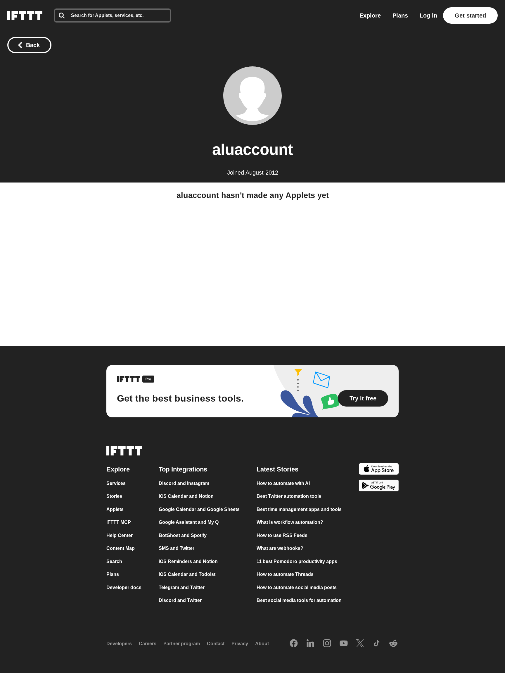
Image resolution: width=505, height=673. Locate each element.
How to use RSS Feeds (282, 535)
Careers (147, 643)
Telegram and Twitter (182, 587)
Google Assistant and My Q (189, 522)
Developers (119, 643)
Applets (115, 509)
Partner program (181, 643)
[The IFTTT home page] (24, 15)
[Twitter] (360, 643)
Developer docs (123, 587)
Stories (114, 496)
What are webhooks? (280, 548)
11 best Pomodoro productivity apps (297, 561)
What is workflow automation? (290, 522)
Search (114, 561)
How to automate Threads (285, 574)
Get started (470, 15)
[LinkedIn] (310, 643)
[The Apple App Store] (379, 470)
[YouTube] (343, 643)
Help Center (119, 535)
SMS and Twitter (176, 548)
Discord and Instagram (184, 483)
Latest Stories (277, 469)
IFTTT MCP (118, 522)
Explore (370, 15)
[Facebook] (293, 643)
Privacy (239, 643)
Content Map (120, 548)
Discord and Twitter (180, 600)
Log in (428, 15)
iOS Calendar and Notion (186, 496)
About (262, 643)
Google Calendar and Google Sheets (199, 509)
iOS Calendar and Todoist (187, 574)
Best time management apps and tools (299, 509)
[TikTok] (376, 643)
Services (116, 483)
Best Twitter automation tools (289, 496)
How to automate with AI (283, 483)
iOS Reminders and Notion (188, 561)
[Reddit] (393, 643)
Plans (400, 15)
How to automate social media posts (297, 587)
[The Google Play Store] (379, 486)
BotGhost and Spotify (183, 535)
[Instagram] (327, 643)
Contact (215, 643)
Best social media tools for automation (299, 600)
